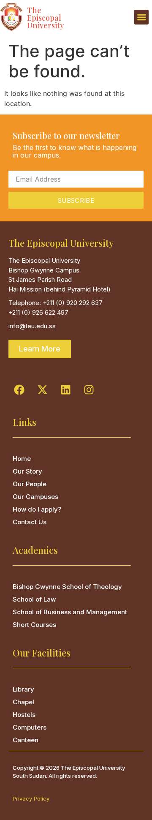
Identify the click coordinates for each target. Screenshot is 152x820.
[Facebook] (19, 389)
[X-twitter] (42, 389)
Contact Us (29, 522)
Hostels (24, 715)
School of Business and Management (70, 612)
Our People (29, 484)
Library (23, 689)
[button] (141, 17)
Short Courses (34, 625)
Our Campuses (35, 497)
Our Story (27, 471)
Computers (29, 727)
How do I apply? (37, 509)
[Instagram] (88, 389)
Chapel (23, 702)
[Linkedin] (65, 389)
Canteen (25, 740)
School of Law (34, 599)
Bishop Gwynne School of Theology (67, 587)
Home (22, 459)
